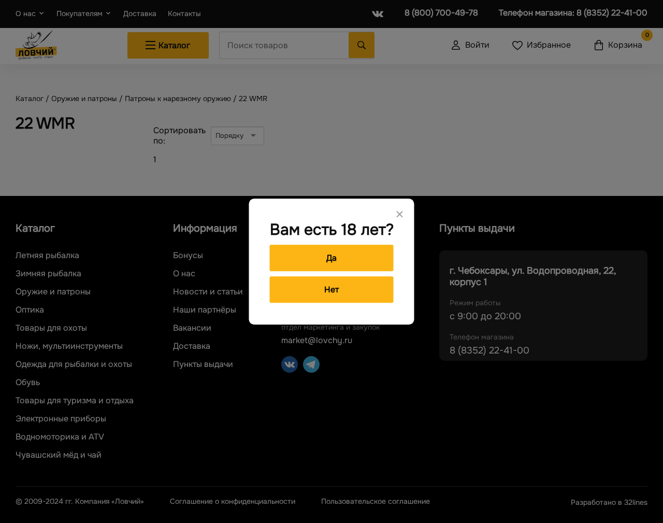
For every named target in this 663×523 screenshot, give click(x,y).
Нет (331, 289)
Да (331, 257)
